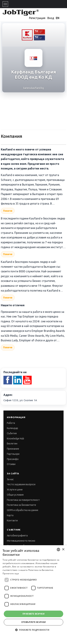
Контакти (12, 520)
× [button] (63, 549)
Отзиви (11, 464)
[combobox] (58, 549)
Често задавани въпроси (21, 484)
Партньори (13, 454)
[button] (33, 630)
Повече (7, 210)
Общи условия (15, 494)
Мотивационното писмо (21, 540)
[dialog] (33, 590)
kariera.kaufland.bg (33, 88)
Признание (13, 448)
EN (57, 18)
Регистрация (37, 18)
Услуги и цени (15, 489)
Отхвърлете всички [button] (33, 622)
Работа (11, 423)
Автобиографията (17, 535)
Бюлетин (12, 443)
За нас (10, 479)
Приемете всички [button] (33, 613)
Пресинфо (13, 459)
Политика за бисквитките (21, 505)
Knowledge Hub (15, 438)
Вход (50, 18)
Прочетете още (11, 573)
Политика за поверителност (23, 500)
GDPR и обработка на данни (22, 510)
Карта (10, 515)
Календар (12, 428)
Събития (12, 433)
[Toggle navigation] (5, 4)
